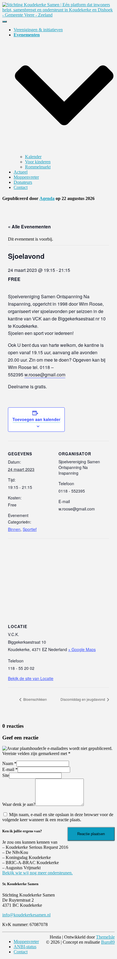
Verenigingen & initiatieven (38, 29)
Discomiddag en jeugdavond (83, 699)
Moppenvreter (26, 177)
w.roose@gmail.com (44, 374)
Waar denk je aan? (18, 804)
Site (5, 775)
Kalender (33, 156)
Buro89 (108, 942)
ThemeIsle (105, 937)
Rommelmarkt (38, 166)
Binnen (14, 529)
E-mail (10, 769)
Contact (21, 187)
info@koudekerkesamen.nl (26, 914)
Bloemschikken (34, 699)
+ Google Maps (82, 649)
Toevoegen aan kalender (36, 419)
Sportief (30, 529)
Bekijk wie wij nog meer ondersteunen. (37, 872)
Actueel (21, 172)
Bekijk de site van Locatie (30, 678)
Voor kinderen (38, 161)
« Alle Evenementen (29, 226)
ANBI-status (25, 946)
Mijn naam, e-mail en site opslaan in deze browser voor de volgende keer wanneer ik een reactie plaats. (57, 817)
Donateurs (23, 182)
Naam (9, 763)
